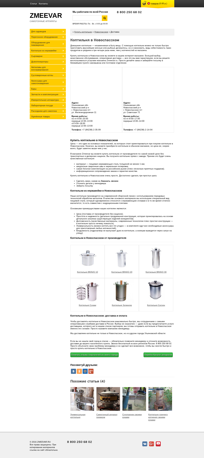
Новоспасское (101, 32)
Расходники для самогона (44, 111)
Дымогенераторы (39, 61)
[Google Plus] (90, 371)
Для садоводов (38, 31)
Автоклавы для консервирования (39, 68)
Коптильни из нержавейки (43, 50)
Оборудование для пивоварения (40, 43)
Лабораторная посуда (42, 105)
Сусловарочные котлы (42, 75)
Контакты (43, 3)
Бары (33, 89)
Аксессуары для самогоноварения (40, 82)
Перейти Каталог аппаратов (158, 354)
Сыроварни (36, 56)
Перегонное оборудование (44, 37)
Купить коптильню (83, 32)
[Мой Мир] (85, 371)
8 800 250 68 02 (129, 12)
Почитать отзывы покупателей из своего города (94, 354)
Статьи (33, 3)
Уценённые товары (40, 116)
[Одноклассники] (79, 371)
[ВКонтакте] (73, 371)
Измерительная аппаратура (45, 100)
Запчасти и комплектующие (44, 94)
